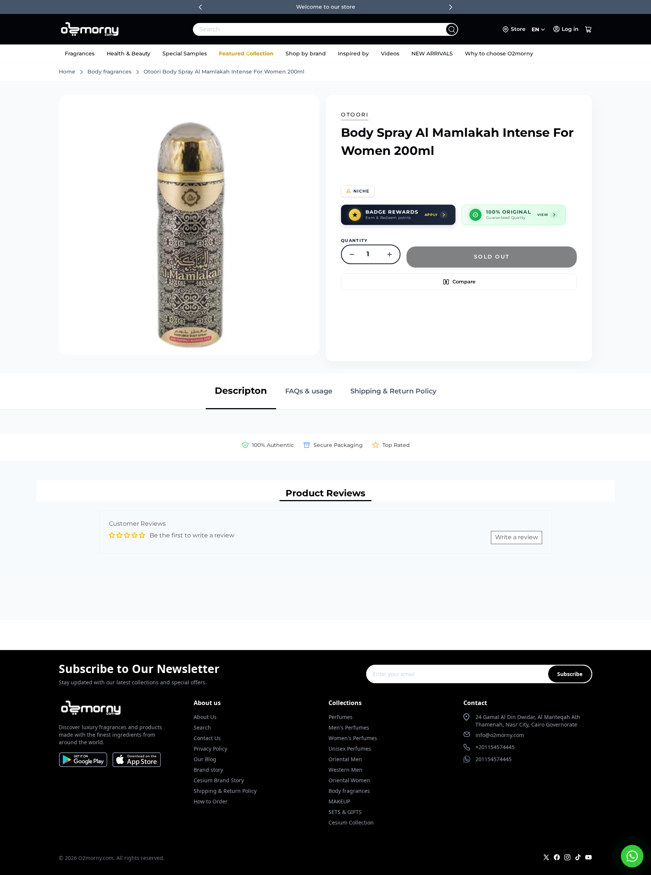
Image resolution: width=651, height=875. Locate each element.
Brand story (208, 769)
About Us (205, 716)
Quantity (354, 240)
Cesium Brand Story (219, 780)
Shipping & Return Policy (225, 790)
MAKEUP (339, 801)
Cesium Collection (351, 822)
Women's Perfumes (353, 738)
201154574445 (493, 759)
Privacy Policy (210, 748)
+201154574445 (495, 747)
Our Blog (205, 759)
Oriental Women (349, 780)
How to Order (211, 801)
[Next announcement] (450, 7)
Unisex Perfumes (350, 748)
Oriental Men (345, 759)
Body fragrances (109, 71)
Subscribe (569, 674)
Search (202, 727)
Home (67, 71)
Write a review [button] (516, 537)
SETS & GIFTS (345, 811)
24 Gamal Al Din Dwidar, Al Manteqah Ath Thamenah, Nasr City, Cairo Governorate (527, 720)
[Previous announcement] (200, 7)
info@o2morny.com (499, 735)
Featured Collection (246, 53)
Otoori (354, 114)
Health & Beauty (128, 53)
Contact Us (207, 738)
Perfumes (341, 716)
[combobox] (309, 29)
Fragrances (80, 53)
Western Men (345, 769)
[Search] (452, 29)
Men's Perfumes (349, 727)
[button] (588, 29)
